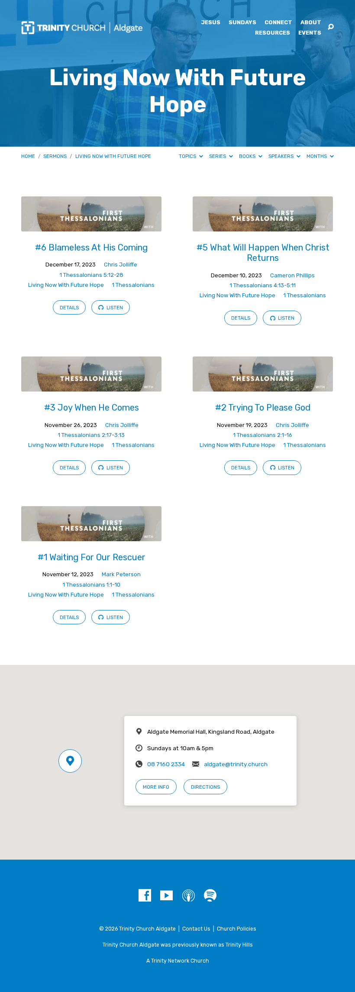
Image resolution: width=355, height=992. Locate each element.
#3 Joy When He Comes (91, 407)
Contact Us (196, 929)
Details (69, 308)
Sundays (242, 23)
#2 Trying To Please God (262, 407)
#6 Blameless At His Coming (91, 247)
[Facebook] (145, 895)
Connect (278, 23)
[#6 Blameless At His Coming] (91, 225)
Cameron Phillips (292, 275)
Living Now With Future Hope (113, 156)
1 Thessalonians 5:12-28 (91, 275)
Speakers (281, 156)
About (310, 23)
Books (248, 156)
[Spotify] (210, 895)
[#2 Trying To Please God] (263, 385)
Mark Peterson (121, 574)
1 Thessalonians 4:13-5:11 (263, 285)
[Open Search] (331, 27)
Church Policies (236, 929)
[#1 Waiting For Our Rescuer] (91, 535)
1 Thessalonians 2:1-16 (262, 435)
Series (218, 156)
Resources (272, 33)
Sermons (55, 156)
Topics (188, 156)
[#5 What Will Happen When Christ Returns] (263, 225)
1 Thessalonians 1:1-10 (91, 584)
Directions (205, 787)
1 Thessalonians (133, 285)
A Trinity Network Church (177, 961)
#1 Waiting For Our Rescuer (91, 557)
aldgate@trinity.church (236, 764)
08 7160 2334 (166, 764)
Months (317, 156)
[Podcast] (188, 895)
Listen (114, 308)
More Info (156, 787)
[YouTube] (166, 895)
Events (309, 33)
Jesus (210, 23)
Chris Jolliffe (120, 264)
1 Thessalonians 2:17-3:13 (91, 435)
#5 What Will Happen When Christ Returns (263, 252)
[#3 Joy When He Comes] (91, 385)
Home (28, 156)
